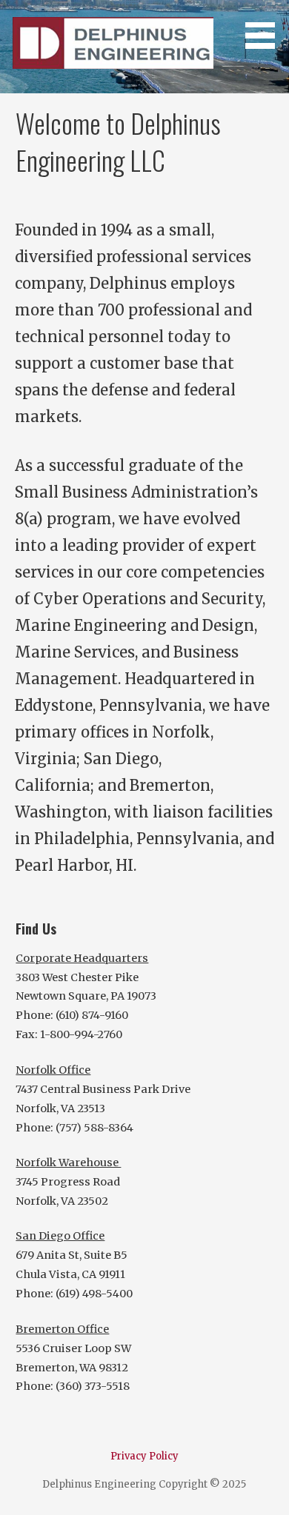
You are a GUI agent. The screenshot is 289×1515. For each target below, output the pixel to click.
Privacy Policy (144, 1456)
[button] (265, 26)
